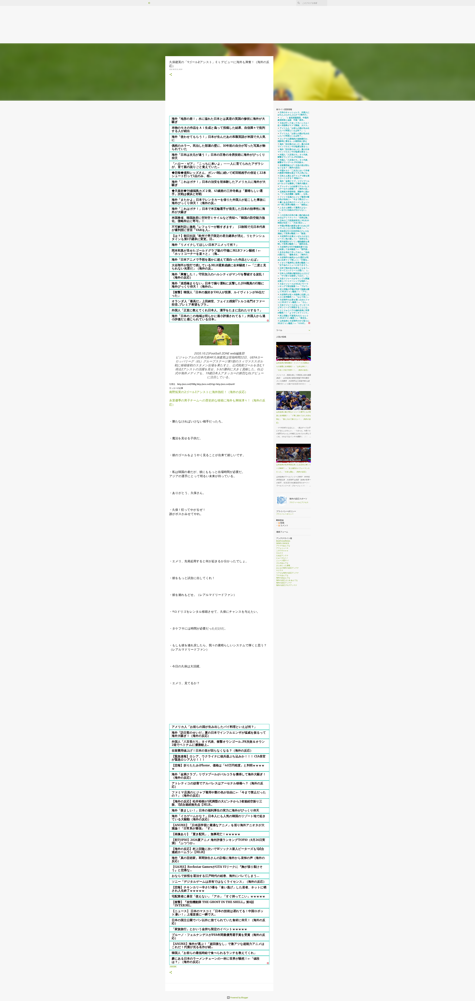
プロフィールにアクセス (298, 502)
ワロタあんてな (282, 575)
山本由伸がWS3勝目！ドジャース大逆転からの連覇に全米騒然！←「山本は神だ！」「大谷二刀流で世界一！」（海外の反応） (292, 366)
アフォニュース (282, 548)
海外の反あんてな (283, 578)
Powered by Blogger (239, 997)
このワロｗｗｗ (282, 550)
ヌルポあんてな (282, 563)
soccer (173, 966)
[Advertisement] (74, 17)
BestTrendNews (283, 541)
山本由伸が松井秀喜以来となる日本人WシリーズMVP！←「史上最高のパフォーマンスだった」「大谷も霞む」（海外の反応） (293, 468)
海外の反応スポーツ (298, 499)
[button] (170, 74)
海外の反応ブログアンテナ (286, 585)
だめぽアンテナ (282, 555)
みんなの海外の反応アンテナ (287, 568)
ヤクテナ (279, 570)
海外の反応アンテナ (284, 583)
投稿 (282, 523)
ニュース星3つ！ (282, 560)
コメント (284, 525)
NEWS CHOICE (282, 543)
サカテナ (279, 553)
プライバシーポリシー (285, 514)
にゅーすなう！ (282, 558)
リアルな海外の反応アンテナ (287, 573)
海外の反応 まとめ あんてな (287, 580)
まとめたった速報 (283, 565)
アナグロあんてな (283, 546)
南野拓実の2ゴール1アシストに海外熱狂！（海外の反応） (208, 392)
